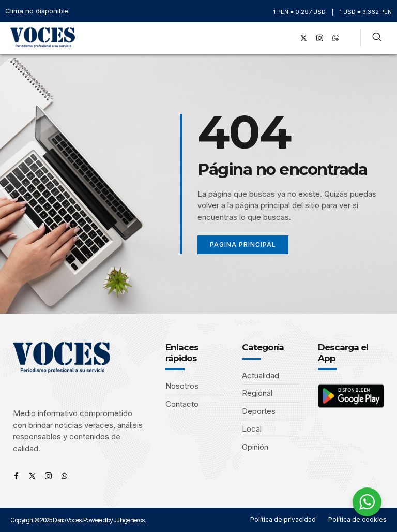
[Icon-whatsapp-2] (336, 38)
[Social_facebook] (288, 38)
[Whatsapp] (64, 475)
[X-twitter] (304, 38)
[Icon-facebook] (16, 475)
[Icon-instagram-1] (320, 38)
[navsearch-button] (376, 38)
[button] (273, 38)
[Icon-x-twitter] (32, 475)
